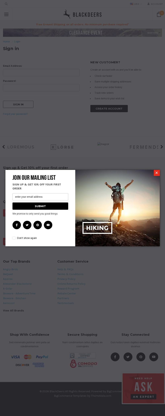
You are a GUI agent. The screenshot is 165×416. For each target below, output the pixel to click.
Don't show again (27, 238)
